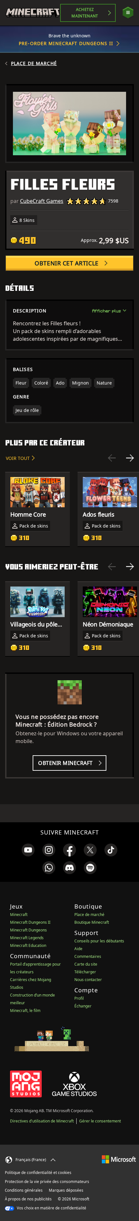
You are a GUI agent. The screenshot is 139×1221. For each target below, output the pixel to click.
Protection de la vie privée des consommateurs (47, 1181)
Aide (78, 948)
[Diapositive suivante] (130, 458)
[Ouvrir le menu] (128, 12)
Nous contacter (88, 979)
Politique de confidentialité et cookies (38, 1172)
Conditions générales (24, 1190)
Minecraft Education (28, 945)
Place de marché (34, 63)
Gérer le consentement (100, 1121)
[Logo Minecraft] (32, 12)
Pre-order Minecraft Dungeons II (66, 43)
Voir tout (18, 458)
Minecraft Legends (27, 937)
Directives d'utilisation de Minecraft (42, 1121)
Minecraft (18, 914)
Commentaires (87, 956)
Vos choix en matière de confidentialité (51, 1208)
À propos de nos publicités (28, 1199)
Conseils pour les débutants (99, 941)
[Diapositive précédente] (112, 458)
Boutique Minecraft (91, 922)
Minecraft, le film (25, 1010)
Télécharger (85, 972)
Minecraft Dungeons (28, 930)
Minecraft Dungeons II (30, 922)
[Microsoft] (119, 1159)
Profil (79, 998)
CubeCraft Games (41, 201)
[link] (28, 850)
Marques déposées (66, 1190)
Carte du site (85, 964)
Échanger (82, 1006)
